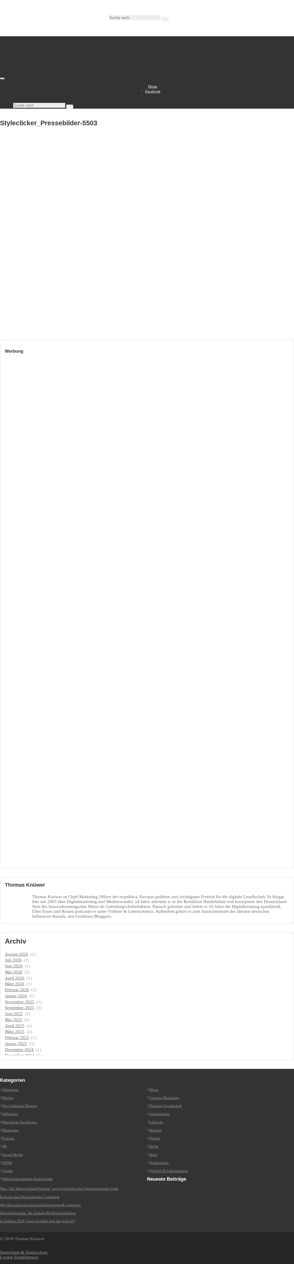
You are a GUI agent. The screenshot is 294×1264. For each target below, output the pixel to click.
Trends (7, 1171)
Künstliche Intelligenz (19, 1122)
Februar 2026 (17, 990)
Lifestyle (156, 1122)
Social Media (12, 1154)
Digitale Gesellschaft (165, 1106)
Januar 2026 (16, 996)
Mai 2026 (13, 972)
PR (4, 1146)
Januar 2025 (16, 1043)
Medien (155, 1130)
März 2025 (14, 1031)
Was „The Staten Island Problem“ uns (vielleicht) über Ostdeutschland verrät (59, 1188)
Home (152, 86)
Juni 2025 (14, 1013)
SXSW (7, 1163)
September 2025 (19, 1007)
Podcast (8, 1138)
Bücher (7, 1098)
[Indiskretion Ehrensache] (60, 77)
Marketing (10, 1130)
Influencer (10, 1114)
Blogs (153, 1090)
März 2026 (14, 983)
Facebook (152, 91)
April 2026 (14, 978)
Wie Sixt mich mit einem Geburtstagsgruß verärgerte (40, 1205)
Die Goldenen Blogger (19, 1106)
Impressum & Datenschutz (24, 1252)
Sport (153, 1154)
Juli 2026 (13, 960)
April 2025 (14, 1025)
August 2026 (16, 954)
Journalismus (159, 1114)
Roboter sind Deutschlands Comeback (29, 1197)
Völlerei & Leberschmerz (168, 1171)
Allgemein (10, 1090)
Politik (154, 1138)
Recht (153, 1146)
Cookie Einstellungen (19, 1257)
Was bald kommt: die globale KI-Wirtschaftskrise (38, 1213)
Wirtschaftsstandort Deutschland (27, 1179)
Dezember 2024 (19, 1049)
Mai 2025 (13, 1019)
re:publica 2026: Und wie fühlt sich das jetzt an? (37, 1221)
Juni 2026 (14, 966)
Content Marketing (164, 1098)
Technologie (159, 1163)
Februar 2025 (17, 1037)
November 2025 (19, 1002)
